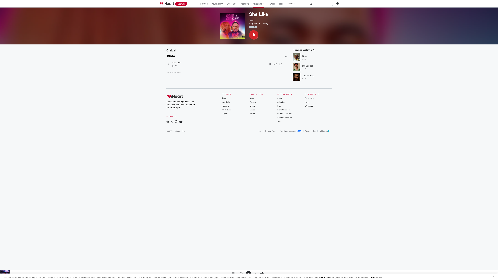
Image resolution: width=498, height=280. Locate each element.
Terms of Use (310, 131)
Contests (253, 109)
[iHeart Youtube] (180, 121)
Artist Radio (258, 3)
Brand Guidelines (283, 109)
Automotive (309, 98)
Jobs (279, 121)
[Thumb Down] (275, 64)
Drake (305, 56)
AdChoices (324, 131)
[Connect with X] (172, 121)
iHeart (224, 98)
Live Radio (232, 3)
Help (259, 131)
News (282, 3)
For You (204, 3)
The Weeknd (308, 75)
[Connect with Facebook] (168, 121)
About (279, 98)
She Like (176, 62)
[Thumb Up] (280, 64)
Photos (252, 113)
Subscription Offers (284, 117)
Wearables (309, 106)
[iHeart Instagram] (176, 121)
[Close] (494, 276)
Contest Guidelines (284, 113)
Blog (279, 106)
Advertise (281, 102)
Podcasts (244, 3)
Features (253, 102)
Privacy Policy (270, 131)
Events (252, 106)
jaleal (251, 20)
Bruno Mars (307, 65)
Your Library (217, 3)
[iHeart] (166, 3)
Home (307, 102)
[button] (253, 35)
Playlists (271, 3)
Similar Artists (302, 50)
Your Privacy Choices (288, 131)
